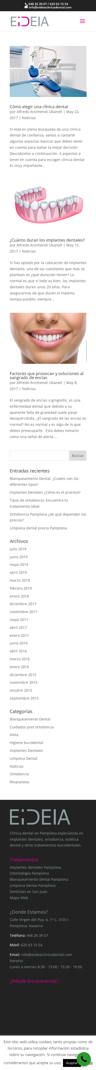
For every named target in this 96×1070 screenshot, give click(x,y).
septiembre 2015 (24, 698)
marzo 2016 (20, 658)
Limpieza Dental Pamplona (33, 885)
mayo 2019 (19, 564)
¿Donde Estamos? (29, 912)
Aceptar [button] (72, 1063)
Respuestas (19, 781)
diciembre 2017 (23, 603)
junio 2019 (19, 556)
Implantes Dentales (26, 750)
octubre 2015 (21, 690)
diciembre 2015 (23, 674)
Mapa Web (19, 897)
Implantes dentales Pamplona (35, 867)
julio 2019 (18, 548)
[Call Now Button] (84, 1059)
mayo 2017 (19, 619)
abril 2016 (18, 651)
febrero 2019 (21, 588)
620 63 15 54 (31, 944)
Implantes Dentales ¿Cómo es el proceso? (45, 492)
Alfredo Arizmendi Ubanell (39, 111)
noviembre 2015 (23, 682)
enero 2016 (19, 666)
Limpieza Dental (23, 758)
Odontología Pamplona (29, 873)
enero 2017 (19, 635)
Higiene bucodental (26, 742)
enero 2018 (19, 596)
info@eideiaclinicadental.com (46, 954)
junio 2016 (19, 643)
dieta (14, 734)
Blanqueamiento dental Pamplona (39, 879)
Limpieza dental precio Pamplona (38, 528)
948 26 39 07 (37, 935)
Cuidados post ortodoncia (32, 727)
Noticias (29, 117)
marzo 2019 (20, 580)
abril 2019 (18, 572)
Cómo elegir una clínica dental (39, 106)
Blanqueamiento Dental (30, 719)
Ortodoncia (19, 774)
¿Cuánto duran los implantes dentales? (47, 240)
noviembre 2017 (23, 611)
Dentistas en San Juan (28, 891)
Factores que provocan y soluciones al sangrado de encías (46, 375)
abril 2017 (18, 627)
